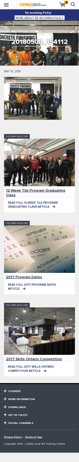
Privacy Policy (13, 437)
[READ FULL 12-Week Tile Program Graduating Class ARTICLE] (39, 162)
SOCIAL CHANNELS (20, 423)
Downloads (17, 407)
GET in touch (17, 415)
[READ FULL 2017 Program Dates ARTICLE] (39, 249)
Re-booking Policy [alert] (38, 12)
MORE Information (21, 399)
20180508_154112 (39, 42)
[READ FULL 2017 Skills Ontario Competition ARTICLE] (39, 331)
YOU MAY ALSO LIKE (17, 136)
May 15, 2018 (12, 71)
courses (14, 391)
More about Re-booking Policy (39, 17)
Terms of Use (33, 437)
